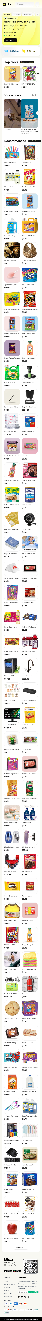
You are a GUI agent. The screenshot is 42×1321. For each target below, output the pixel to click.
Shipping (7, 1287)
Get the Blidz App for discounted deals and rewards (21, 1319)
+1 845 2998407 (32, 1284)
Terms (6, 1281)
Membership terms (9, 1284)
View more (19, 1248)
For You (7, 14)
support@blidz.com (32, 1281)
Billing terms (8, 1296)
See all (34, 95)
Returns (6, 1290)
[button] (12, 77)
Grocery (17, 14)
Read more (10, 40)
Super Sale (27, 14)
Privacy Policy (8, 1293)
